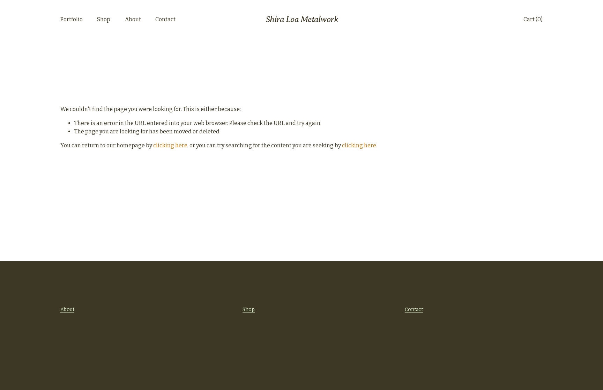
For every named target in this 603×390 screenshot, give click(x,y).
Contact (165, 19)
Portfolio (71, 19)
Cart (533, 19)
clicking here (170, 145)
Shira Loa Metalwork (302, 19)
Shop (103, 19)
